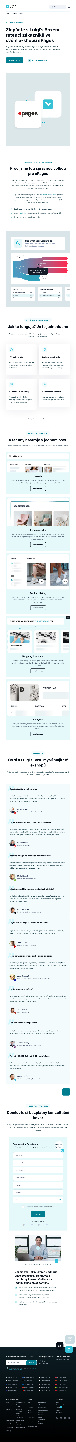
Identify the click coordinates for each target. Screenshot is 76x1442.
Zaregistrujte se (20, 1402)
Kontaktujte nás (14, 60)
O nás (57, 1402)
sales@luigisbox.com (45, 1361)
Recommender (18, 200)
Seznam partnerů (43, 1410)
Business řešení (20, 1427)
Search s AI (9, 1409)
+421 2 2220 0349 (29, 1377)
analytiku (23, 213)
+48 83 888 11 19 (45, 1377)
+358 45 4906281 (46, 1390)
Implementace (42, 1402)
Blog (29, 1402)
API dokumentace (43, 1405)
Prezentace (31, 1417)
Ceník (7, 1402)
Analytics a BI (9, 1427)
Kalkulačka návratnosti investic (19, 1411)
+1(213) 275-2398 (46, 1384)
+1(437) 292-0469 (29, 1387)
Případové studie (32, 1426)
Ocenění (58, 1410)
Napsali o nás (59, 1412)
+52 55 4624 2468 (13, 1380)
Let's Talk (38, 1214)
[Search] (52, 7)
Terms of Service (38, 1206)
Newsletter (31, 1422)
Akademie (30, 1412)
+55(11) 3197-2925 (62, 1387)
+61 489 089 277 (12, 1390)
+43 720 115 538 (28, 1380)
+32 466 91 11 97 (28, 1390)
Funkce (8, 1405)
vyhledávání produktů (48, 195)
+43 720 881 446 (43, 1363)
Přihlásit (31, 1362)
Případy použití (20, 1420)
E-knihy (30, 1410)
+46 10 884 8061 (28, 1384)
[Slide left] (57, 1092)
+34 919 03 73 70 (62, 1380)
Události (30, 1407)
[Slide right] (66, 1092)
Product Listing (10, 1420)
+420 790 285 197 (13, 1377)
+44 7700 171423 (61, 1377)
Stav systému (42, 1407)
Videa (29, 1405)
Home (7, 13)
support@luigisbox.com (62, 1359)
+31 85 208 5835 (12, 1384)
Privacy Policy (50, 1206)
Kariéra (58, 1407)
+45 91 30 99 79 (61, 1390)
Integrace (14, 13)
